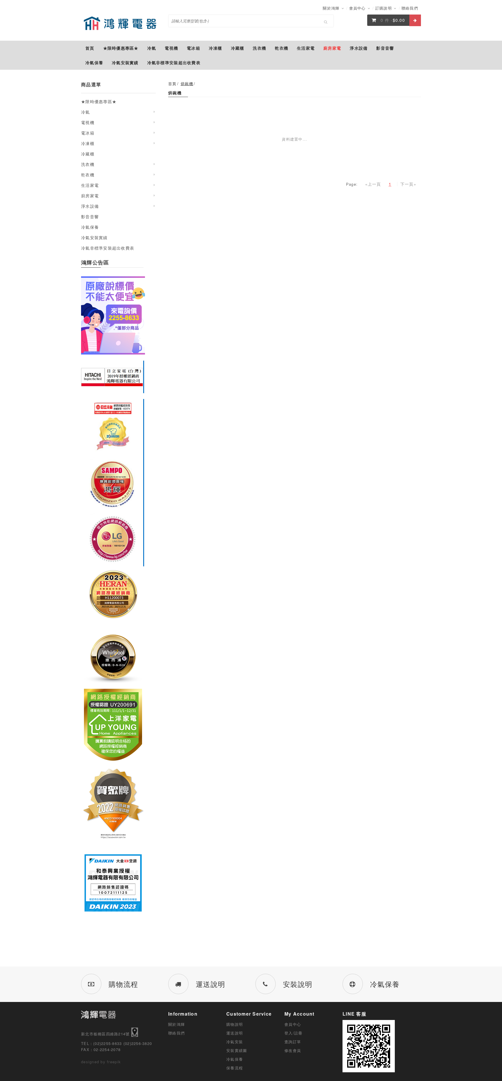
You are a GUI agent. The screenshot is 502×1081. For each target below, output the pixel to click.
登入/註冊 (293, 1033)
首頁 (172, 83)
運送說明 (234, 1033)
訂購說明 (384, 8)
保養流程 (234, 1068)
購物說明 (234, 1024)
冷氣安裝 (234, 1041)
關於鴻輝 (332, 8)
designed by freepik (101, 1061)
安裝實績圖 (236, 1050)
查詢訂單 (292, 1041)
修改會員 (292, 1050)
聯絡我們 (409, 8)
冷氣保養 (234, 1059)
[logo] (120, 23)
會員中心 (358, 8)
